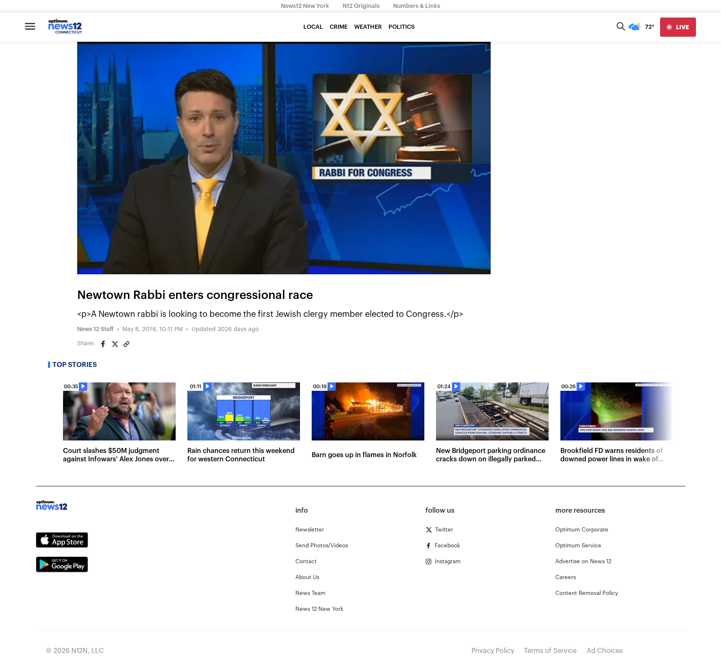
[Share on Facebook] (103, 344)
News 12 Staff (95, 329)
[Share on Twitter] (114, 344)
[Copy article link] (126, 344)
